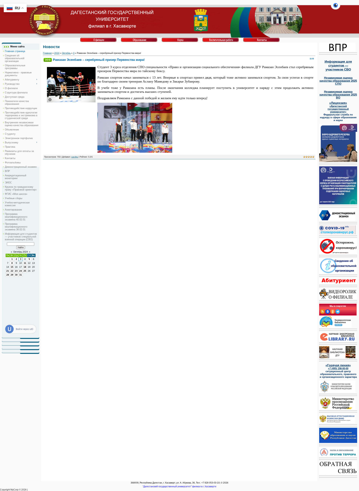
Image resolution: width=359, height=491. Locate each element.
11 (25, 263)
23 (16, 271)
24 (20, 271)
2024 (56, 53)
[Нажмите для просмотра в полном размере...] (134, 151)
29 (12, 275)
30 (16, 275)
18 (25, 267)
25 (25, 271)
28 (7, 275)
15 (12, 267)
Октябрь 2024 (20, 252)
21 (7, 271)
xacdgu (74, 157)
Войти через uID (24, 329)
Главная (47, 53)
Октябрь (66, 53)
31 (20, 275)
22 (12, 271)
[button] (335, 7)
